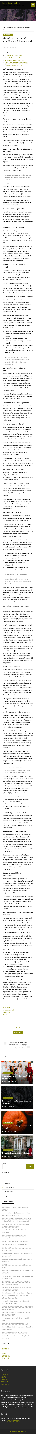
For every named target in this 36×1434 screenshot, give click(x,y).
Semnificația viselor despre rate (14, 60)
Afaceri (7, 1179)
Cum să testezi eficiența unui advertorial (15, 1332)
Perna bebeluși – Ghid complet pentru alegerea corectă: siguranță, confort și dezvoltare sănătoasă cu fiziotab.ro (17, 1295)
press (4, 47)
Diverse (7, 1183)
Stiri (6, 1196)
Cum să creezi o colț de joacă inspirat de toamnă (17, 1127)
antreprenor (6, 1012)
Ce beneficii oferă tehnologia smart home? (15, 1241)
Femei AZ (5, 1353)
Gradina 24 (5, 1348)
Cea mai (4, 1351)
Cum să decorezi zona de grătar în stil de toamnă (16, 1077)
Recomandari (14, 26)
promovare (6, 1007)
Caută (4, 1163)
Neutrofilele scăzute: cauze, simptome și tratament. (16, 1102)
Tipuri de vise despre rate (13, 58)
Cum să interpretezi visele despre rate (16, 62)
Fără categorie (9, 1187)
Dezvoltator (6, 1358)
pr (3, 1005)
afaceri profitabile (8, 1010)
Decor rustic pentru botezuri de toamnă (17, 1153)
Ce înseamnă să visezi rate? (13, 55)
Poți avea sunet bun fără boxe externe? (14, 1244)
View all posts (18, 1032)
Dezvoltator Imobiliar (11, 3)
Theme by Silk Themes (18, 1431)
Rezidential (6, 1355)
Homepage (5, 26)
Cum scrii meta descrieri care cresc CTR (15, 1323)
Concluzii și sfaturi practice (13, 65)
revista (5, 1014)
